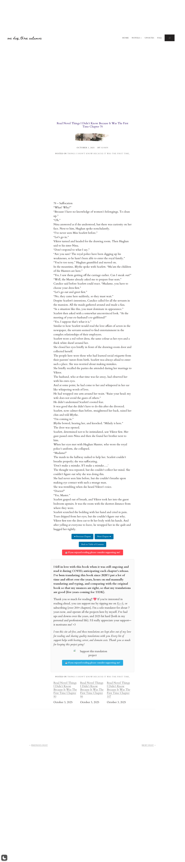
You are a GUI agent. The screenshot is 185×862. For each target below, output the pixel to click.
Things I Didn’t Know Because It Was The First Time (98, 153)
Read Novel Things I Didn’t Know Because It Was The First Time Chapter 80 (65, 689)
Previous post (39, 745)
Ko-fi (120, 603)
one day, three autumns (24, 38)
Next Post (148, 745)
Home (125, 38)
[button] (4, 858)
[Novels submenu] (141, 37)
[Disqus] (92, 826)
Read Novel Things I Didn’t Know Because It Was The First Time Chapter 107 (118, 689)
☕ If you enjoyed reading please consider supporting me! (92, 552)
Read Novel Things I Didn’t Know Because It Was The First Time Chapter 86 (92, 689)
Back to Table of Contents (92, 544)
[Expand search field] (170, 38)
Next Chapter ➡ (104, 536)
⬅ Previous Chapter (82, 536)
